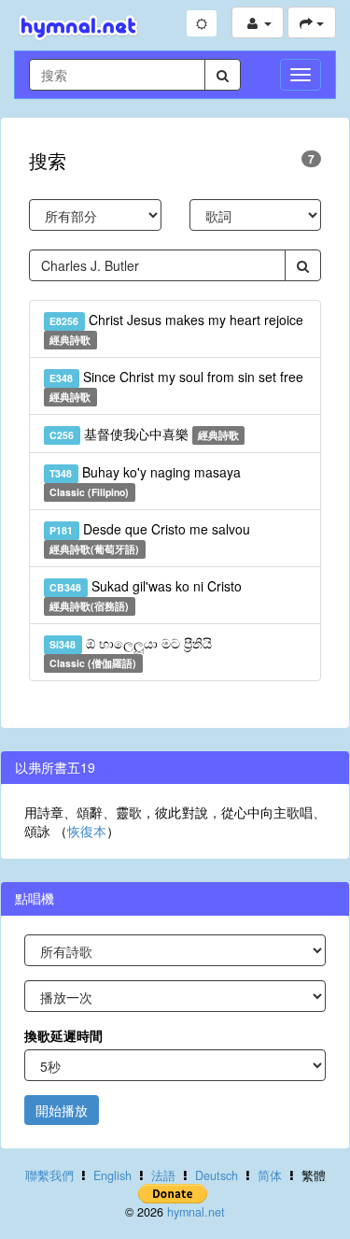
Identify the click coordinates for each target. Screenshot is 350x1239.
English (112, 1175)
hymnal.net (196, 1211)
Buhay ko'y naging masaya (144, 481)
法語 (163, 1175)
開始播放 (61, 1110)
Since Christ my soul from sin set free (175, 385)
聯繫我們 (49, 1175)
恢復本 (86, 830)
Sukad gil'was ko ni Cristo (145, 595)
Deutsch (216, 1175)
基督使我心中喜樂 (144, 433)
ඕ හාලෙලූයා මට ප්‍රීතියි (130, 652)
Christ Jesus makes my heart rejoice (175, 328)
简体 (270, 1175)
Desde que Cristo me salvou (149, 538)
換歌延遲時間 (63, 1035)
